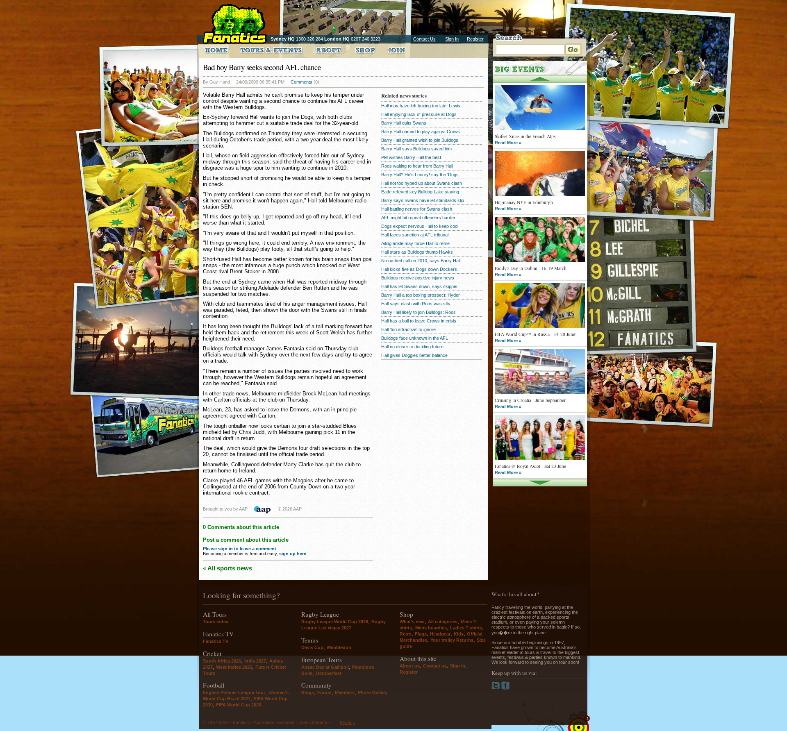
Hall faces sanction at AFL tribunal (414, 234)
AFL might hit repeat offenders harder (418, 217)
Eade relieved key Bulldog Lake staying (420, 191)
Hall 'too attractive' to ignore (408, 329)
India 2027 (255, 660)
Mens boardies (431, 627)
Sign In (452, 38)
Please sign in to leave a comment (239, 548)
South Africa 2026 (222, 660)
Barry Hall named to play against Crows (420, 131)
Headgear (440, 633)
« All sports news (227, 568)
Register (475, 38)
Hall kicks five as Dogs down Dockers (419, 269)
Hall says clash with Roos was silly (415, 303)
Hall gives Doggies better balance (414, 355)
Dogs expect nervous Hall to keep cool (419, 226)
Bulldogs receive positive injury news (417, 277)
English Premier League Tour (234, 692)
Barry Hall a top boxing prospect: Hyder (420, 295)
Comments (301, 81)
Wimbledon (339, 647)
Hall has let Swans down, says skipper (419, 286)
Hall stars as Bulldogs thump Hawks (417, 252)
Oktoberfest (328, 673)
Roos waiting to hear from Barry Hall (417, 165)
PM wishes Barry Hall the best (411, 157)
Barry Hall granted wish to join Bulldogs (419, 140)
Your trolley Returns (451, 640)
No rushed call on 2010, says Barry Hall (420, 260)
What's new (412, 621)
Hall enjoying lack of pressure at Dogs (419, 114)
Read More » (508, 142)
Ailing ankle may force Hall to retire (415, 243)
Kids (459, 633)
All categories (442, 621)
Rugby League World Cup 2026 (334, 621)
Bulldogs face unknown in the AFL (414, 338)
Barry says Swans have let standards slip (422, 200)
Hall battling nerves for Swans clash (416, 209)
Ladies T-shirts (466, 627)
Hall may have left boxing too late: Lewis (420, 105)
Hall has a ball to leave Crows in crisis (418, 320)
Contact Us (424, 38)
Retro (406, 633)
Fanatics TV (215, 641)
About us (410, 665)
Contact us (435, 665)
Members (345, 692)
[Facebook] (505, 688)
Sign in (457, 665)
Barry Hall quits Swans (403, 122)
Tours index (215, 621)
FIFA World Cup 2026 (238, 704)
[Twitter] (496, 688)
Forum (324, 692)
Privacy (347, 722)
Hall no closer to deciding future (412, 346)
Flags (421, 633)
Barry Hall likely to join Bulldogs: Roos (418, 312)
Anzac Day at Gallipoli (325, 667)
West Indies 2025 (234, 667)
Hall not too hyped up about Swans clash (421, 183)
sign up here (292, 553)
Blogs (307, 692)
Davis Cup (312, 647)
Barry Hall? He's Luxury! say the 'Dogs (420, 174)
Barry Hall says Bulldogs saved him (416, 148)
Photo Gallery (372, 692)
